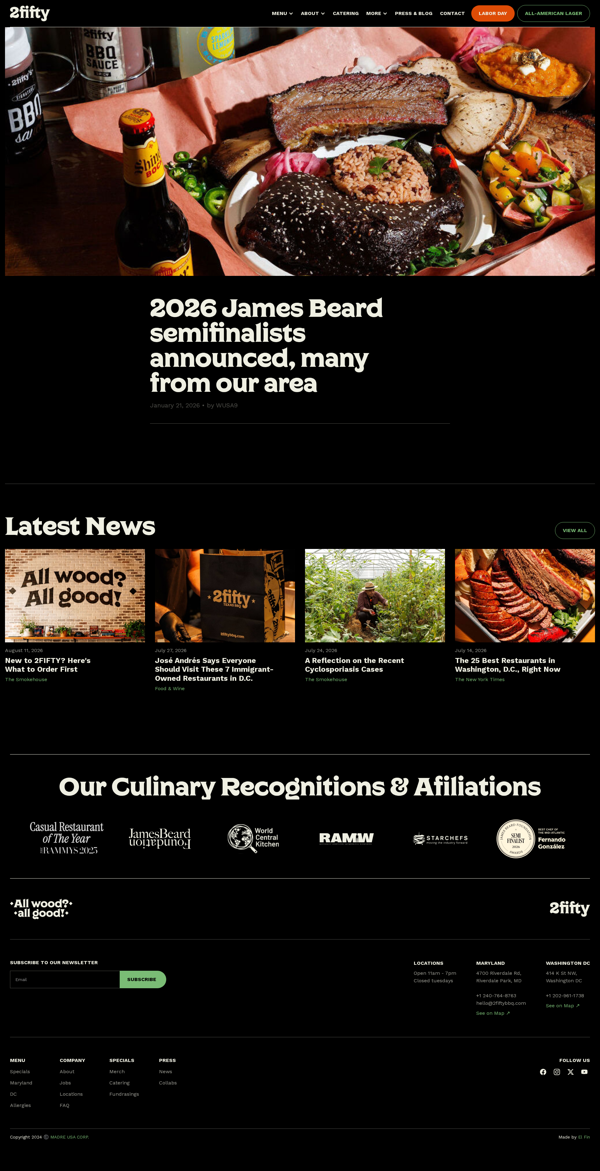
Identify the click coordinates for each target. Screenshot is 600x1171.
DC (13, 1094)
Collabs (168, 1083)
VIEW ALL (575, 530)
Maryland (21, 1083)
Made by (574, 1136)
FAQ (64, 1105)
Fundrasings (124, 1094)
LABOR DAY (493, 13)
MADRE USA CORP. (69, 1136)
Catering (119, 1083)
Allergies (20, 1105)
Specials (20, 1071)
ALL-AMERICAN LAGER (553, 13)
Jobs (65, 1083)
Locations (71, 1094)
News (165, 1071)
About (67, 1071)
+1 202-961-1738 (565, 996)
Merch (117, 1071)
